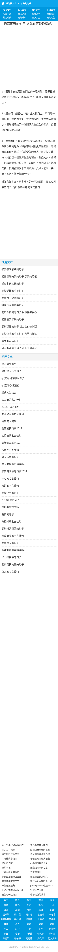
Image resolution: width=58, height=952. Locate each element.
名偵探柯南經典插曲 (40, 858)
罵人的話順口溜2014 (13, 464)
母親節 (6, 938)
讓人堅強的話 (9, 364)
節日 (6, 933)
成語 (41, 909)
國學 (52, 900)
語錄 (52, 924)
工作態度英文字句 (39, 845)
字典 (6, 929)
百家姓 (52, 929)
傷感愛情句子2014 (12, 428)
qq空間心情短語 (10, 385)
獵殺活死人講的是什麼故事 (43, 881)
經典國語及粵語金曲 (11, 876)
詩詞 (41, 900)
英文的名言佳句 (10, 571)
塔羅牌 (29, 919)
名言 (29, 905)
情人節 (40, 933)
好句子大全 (11, 3)
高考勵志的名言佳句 (13, 414)
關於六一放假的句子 (13, 298)
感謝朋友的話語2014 (13, 550)
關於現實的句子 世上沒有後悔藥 (19, 326)
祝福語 (6, 914)
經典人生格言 (9, 392)
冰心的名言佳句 (10, 478)
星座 (41, 929)
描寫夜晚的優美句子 (13, 305)
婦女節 (40, 938)
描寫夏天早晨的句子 (13, 319)
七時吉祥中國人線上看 (13, 890)
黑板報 (52, 919)
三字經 (40, 919)
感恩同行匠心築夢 (10, 854)
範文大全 (52, 938)
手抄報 (17, 919)
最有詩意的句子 (10, 457)
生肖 (29, 929)
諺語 (29, 924)
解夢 (29, 909)
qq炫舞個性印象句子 (13, 378)
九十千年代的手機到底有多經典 (17, 845)
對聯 (6, 924)
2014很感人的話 (10, 407)
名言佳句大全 (44, 947)
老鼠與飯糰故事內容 (40, 854)
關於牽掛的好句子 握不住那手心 (19, 312)
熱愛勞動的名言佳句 (13, 536)
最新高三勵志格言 (11, 442)
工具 (52, 905)
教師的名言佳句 (10, 485)
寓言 (41, 924)
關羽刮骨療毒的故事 (40, 849)
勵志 (17, 905)
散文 (6, 905)
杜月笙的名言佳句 (11, 435)
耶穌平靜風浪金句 (10, 872)
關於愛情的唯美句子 (13, 291)
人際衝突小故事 (9, 858)
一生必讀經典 (8, 885)
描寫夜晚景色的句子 (13, 269)
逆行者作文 (7, 863)
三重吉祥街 (35, 872)
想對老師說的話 (10, 507)
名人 (17, 924)
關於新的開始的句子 (13, 528)
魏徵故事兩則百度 (39, 867)
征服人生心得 (36, 890)
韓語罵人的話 (9, 421)
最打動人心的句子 (11, 371)
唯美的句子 (26, 3)
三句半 (52, 914)
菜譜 (52, 909)
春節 (17, 933)
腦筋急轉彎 (5, 919)
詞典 (17, 929)
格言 (41, 905)
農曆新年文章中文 (10, 881)
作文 (29, 900)
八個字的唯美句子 (11, 450)
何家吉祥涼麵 (8, 849)
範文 (6, 900)
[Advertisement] (29, 58)
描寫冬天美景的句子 (13, 283)
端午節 (17, 938)
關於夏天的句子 (10, 543)
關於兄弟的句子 (10, 493)
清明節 (52, 933)
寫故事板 (6, 867)
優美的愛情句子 (10, 341)
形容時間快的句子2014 (14, 471)
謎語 (17, 909)
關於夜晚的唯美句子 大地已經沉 (19, 333)
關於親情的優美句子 (13, 564)
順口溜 (17, 914)
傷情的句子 (8, 514)
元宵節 (29, 938)
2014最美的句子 (10, 500)
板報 (6, 909)
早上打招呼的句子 (11, 557)
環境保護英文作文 (39, 876)
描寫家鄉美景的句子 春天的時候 (19, 276)
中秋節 (29, 933)
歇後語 (40, 914)
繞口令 (29, 914)
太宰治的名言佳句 (11, 399)
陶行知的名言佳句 (11, 521)
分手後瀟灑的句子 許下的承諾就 (19, 348)
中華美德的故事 (37, 894)
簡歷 (17, 900)
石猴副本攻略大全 (39, 863)
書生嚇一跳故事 (9, 894)
